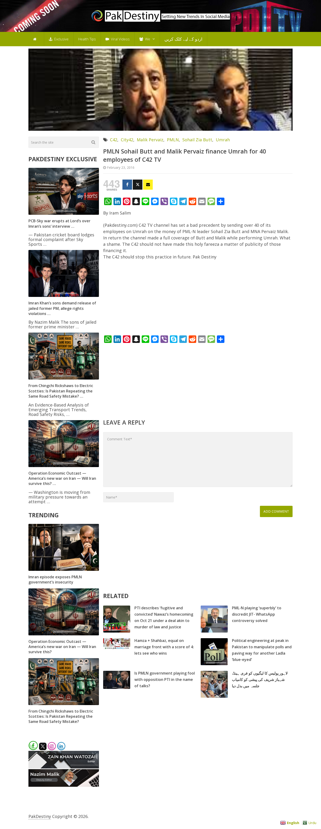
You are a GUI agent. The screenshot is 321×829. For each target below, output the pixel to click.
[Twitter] (137, 185)
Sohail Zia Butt (197, 139)
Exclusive (61, 39)
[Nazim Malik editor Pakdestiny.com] (63, 785)
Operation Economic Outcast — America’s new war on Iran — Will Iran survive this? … (62, 478)
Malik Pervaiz (150, 139)
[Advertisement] (198, 299)
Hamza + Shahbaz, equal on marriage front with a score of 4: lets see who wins (164, 647)
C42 (113, 139)
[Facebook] (127, 185)
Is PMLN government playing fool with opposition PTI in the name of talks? (164, 679)
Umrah (223, 139)
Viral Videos (120, 39)
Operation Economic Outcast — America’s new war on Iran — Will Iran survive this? (62, 647)
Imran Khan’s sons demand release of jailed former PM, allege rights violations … (62, 308)
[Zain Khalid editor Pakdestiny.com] (63, 767)
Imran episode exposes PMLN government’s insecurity (55, 579)
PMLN (173, 139)
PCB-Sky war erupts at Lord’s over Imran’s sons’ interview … (59, 223)
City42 (127, 139)
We (147, 39)
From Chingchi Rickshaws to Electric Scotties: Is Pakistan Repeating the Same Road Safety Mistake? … (60, 391)
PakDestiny (39, 816)
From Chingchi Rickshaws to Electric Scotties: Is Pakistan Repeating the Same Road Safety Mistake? (60, 716)
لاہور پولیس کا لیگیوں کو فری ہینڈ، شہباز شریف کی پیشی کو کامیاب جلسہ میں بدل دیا (260, 679)
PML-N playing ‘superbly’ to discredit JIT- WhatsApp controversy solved (256, 614)
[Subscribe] (148, 185)
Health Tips (87, 39)
